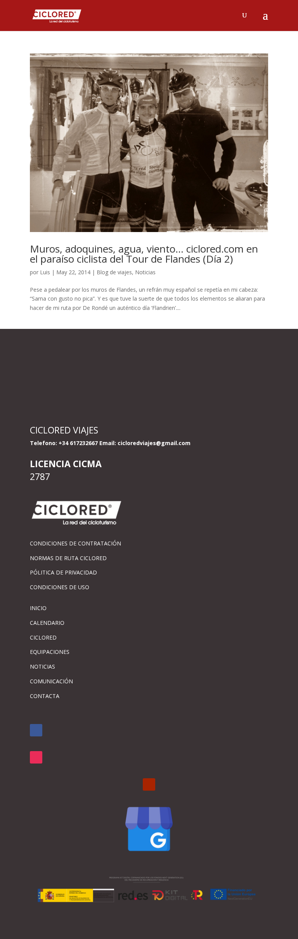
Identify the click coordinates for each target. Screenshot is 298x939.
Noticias (145, 272)
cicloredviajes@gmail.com (154, 443)
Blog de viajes (114, 272)
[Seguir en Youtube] (149, 784)
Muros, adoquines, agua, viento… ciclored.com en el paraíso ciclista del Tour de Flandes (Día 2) (144, 254)
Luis (45, 272)
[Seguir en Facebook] (36, 730)
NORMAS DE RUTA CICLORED (68, 558)
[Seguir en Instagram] (36, 757)
